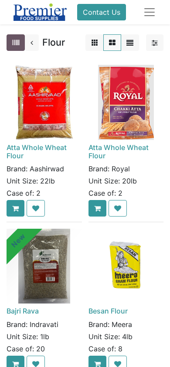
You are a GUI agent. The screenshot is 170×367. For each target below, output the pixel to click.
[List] (130, 42)
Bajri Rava (23, 311)
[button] (15, 208)
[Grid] (112, 42)
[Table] (94, 42)
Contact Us (101, 12)
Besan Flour (108, 311)
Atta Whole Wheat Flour (37, 151)
